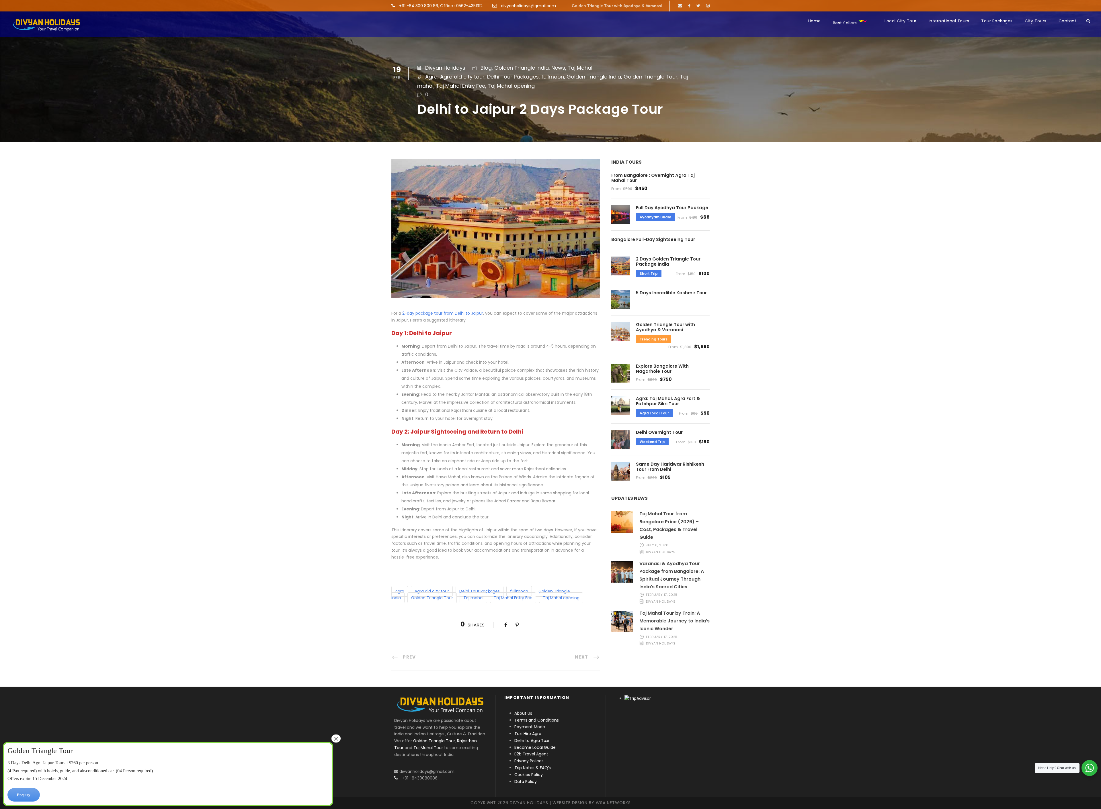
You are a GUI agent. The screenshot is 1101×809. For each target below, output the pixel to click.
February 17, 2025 (662, 594)
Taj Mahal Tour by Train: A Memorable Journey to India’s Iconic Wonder (674, 621)
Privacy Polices (529, 761)
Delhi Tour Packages (513, 76)
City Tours (1036, 21)
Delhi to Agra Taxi (532, 740)
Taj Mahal (580, 67)
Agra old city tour (462, 76)
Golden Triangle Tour (651, 76)
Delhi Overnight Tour (659, 432)
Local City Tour (901, 21)
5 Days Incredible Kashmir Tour (671, 293)
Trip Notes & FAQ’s (532, 768)
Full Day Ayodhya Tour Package (672, 208)
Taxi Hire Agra (527, 733)
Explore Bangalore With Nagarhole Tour (662, 368)
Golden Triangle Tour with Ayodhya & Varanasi (617, 5)
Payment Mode (529, 727)
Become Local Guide (535, 747)
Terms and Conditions (536, 720)
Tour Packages (997, 21)
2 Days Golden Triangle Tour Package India (668, 261)
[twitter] (698, 6)
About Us (523, 713)
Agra (431, 76)
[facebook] (689, 6)
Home (814, 21)
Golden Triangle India (521, 67)
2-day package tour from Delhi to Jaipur (442, 313)
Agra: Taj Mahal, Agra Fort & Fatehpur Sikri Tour (668, 401)
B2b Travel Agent (531, 754)
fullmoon (552, 76)
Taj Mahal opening (511, 85)
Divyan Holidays (445, 67)
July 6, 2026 (657, 545)
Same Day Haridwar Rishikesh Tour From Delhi (670, 466)
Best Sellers (845, 23)
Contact (1068, 21)
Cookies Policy (528, 774)
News (558, 67)
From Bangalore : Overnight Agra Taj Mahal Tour (653, 177)
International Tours (949, 21)
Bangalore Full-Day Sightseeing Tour (653, 239)
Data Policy (525, 781)
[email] (680, 6)
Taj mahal (473, 598)
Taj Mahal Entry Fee (460, 85)
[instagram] (708, 6)
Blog (486, 67)
